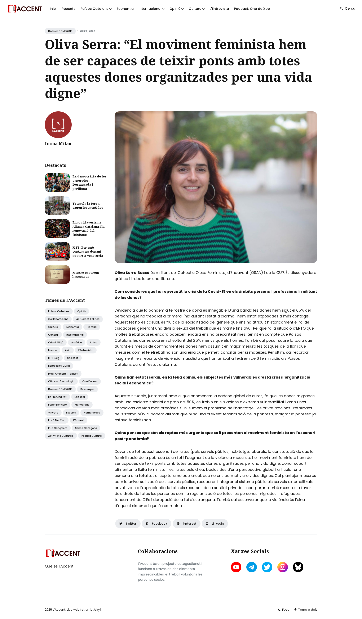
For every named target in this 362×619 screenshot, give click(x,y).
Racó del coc (56, 420)
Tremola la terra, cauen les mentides (87, 205)
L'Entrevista (219, 8)
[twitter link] (267, 567)
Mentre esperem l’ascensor (85, 274)
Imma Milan (58, 143)
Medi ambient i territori (63, 373)
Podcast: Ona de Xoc (252, 8)
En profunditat (57, 397)
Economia (125, 8)
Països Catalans (58, 311)
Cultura (53, 327)
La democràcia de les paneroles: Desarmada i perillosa (89, 182)
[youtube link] (236, 567)
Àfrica (93, 342)
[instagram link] (283, 567)
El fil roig (53, 358)
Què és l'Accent (59, 566)
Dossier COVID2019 (60, 31)
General (53, 334)
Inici (53, 8)
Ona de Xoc (89, 381)
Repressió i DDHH (59, 365)
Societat (72, 358)
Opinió (81, 311)
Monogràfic (82, 404)
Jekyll (97, 609)
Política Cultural (91, 436)
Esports (71, 412)
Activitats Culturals (61, 436)
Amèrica (76, 342)
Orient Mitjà (55, 342)
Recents (68, 8)
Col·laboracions (58, 319)
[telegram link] (252, 567)
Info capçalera (57, 428)
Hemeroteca (92, 412)
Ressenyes (87, 389)
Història (92, 327)
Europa (52, 350)
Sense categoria (86, 428)
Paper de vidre (57, 404)
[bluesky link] (298, 567)
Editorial (80, 397)
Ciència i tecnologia (61, 381)
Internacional (75, 334)
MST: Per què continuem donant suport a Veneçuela (87, 251)
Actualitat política (88, 319)
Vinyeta (53, 412)
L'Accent (78, 420)
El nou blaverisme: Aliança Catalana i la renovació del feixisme (88, 228)
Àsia (67, 350)
